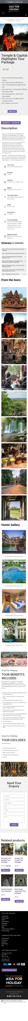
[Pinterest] (17, 2)
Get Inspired (11, 19)
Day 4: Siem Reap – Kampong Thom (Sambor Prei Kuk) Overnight (12, 261)
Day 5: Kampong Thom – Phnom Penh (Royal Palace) (13, 266)
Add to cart (12, 111)
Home (5, 19)
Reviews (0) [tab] (15, 122)
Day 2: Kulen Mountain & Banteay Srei (13, 253)
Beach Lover (5, 956)
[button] (25, 26)
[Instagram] (15, 2)
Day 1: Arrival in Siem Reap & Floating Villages (13, 249)
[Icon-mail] (6, 2)
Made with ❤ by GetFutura (14, 993)
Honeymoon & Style (7, 953)
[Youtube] (11, 2)
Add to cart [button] (5, 870)
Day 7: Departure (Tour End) (10, 274)
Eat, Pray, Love (5, 959)
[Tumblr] (19, 2)
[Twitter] (21, 2)
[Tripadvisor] (13, 2)
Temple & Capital (6, 957)
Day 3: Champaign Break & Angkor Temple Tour (12, 257)
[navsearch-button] (26, 15)
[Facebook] (9, 2)
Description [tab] (5, 122)
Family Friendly (5, 961)
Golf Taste (4, 954)
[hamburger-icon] (3, 13)
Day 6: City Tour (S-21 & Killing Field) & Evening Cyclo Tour (13, 270)
